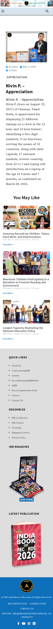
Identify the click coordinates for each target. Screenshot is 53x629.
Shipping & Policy (21, 432)
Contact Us (17, 400)
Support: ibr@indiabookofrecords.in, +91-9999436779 (27, 615)
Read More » (8, 245)
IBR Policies (18, 422)
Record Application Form (24, 390)
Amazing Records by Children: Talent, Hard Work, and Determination (26, 235)
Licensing (16, 427)
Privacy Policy (19, 437)
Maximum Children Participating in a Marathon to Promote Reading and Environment (26, 282)
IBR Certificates (20, 417)
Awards (15, 375)
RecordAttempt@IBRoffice (25, 380)
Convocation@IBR (21, 370)
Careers (16, 395)
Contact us (27, 608)
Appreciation (17, 77)
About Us (16, 365)
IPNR (14, 385)
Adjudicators (38, 603)
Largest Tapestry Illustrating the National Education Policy (23, 329)
